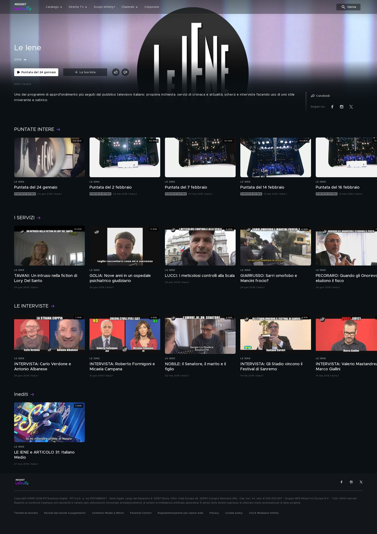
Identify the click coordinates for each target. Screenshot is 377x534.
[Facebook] (341, 482)
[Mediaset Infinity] (23, 7)
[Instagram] (351, 482)
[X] (361, 482)
